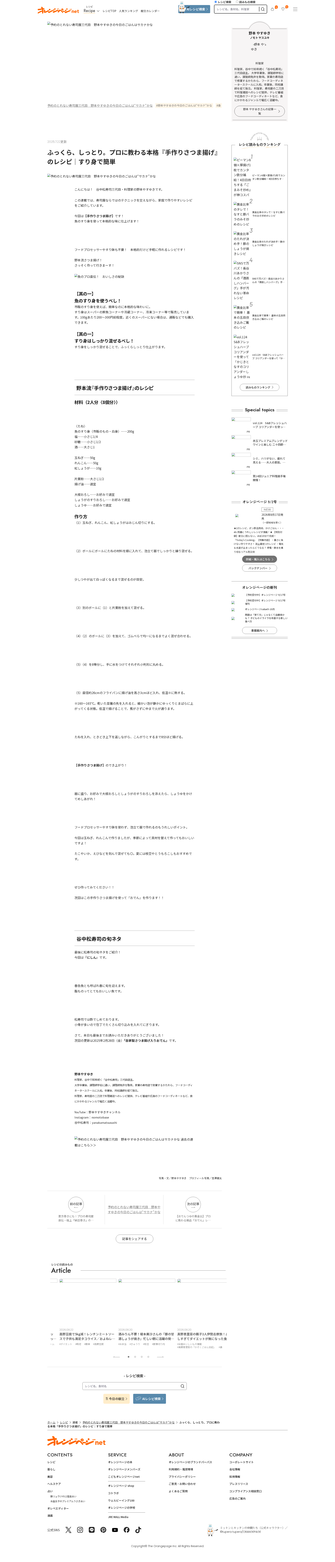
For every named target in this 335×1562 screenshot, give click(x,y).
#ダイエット (57, 1344)
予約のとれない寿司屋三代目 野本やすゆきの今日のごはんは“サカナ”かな (100, 105)
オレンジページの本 (120, 1462)
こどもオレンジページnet (124, 1476)
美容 (50, 1476)
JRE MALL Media (118, 1517)
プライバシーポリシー (182, 1476)
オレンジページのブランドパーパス (190, 1462)
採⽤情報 (234, 1476)
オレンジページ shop (121, 1486)
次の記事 (193, 1203)
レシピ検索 (224, 2)
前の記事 (76, 1203)
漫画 (50, 1515)
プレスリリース (238, 1484)
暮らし (51, 1469)
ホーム (51, 1422)
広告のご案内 (237, 1498)
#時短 (70, 1344)
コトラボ (113, 1493)
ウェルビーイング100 (121, 1500)
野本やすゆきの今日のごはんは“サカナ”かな (185, 105)
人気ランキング (128, 11)
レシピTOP (109, 11)
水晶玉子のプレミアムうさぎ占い (67, 1501)
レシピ (64, 1422)
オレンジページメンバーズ (124, 1469)
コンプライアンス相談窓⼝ (245, 1491)
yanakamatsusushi (104, 1122)
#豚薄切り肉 (150, 1344)
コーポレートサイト (241, 1462)
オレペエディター (58, 1508)
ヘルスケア (54, 1484)
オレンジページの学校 (121, 1507)
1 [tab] (128, 1357)
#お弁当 (114, 1344)
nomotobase (100, 1117)
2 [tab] (135, 1357)
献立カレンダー (150, 11)
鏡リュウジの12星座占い (63, 1496)
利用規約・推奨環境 (181, 1469)
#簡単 (79, 1344)
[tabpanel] (79, 1314)
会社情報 (234, 1469)
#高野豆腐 (90, 1344)
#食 (212, 1347)
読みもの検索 (247, 2)
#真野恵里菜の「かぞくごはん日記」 (188, 1347)
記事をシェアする (134, 1238)
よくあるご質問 (178, 1491)
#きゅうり (126, 1344)
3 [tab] (141, 1357)
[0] (272, 9)
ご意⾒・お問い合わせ (182, 1484)
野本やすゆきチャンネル (105, 1112)
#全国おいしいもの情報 (181, 1344)
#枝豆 (138, 1344)
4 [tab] (148, 1357)
